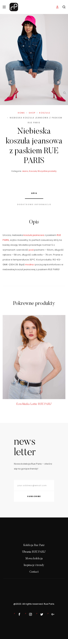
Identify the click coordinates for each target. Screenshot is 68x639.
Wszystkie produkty (46, 171)
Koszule (44, 112)
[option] (34, 361)
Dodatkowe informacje (34, 204)
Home (21, 112)
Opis (34, 193)
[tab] (34, 193)
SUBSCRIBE (34, 496)
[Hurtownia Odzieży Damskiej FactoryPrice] (52, 614)
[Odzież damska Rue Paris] (19, 614)
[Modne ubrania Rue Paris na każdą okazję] (30, 614)
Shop (32, 112)
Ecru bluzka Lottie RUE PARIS (34, 404)
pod (31, 249)
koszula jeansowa (34, 235)
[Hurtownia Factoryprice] (41, 614)
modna (29, 264)
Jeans (25, 171)
